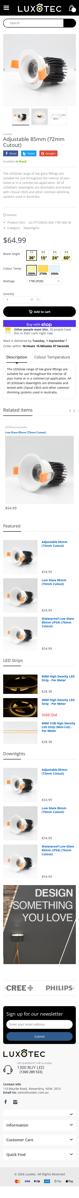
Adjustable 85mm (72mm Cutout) (54, 544)
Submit (40, 1037)
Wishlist (12, 215)
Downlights (31, 228)
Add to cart (42, 312)
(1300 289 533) (29, 1072)
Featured (11, 526)
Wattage (9, 281)
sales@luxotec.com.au (33, 1092)
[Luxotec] (39, 7)
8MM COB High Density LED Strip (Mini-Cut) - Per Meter (58, 727)
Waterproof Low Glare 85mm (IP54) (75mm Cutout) (58, 622)
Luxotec (7, 134)
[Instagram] (15, 1102)
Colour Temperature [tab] (52, 357)
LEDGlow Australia (16, 427)
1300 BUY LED (30, 1067)
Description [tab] (16, 357)
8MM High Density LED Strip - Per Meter (58, 678)
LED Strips (13, 660)
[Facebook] (5, 1102)
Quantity (8, 294)
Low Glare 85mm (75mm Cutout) (25, 432)
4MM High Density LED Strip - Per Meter (58, 702)
